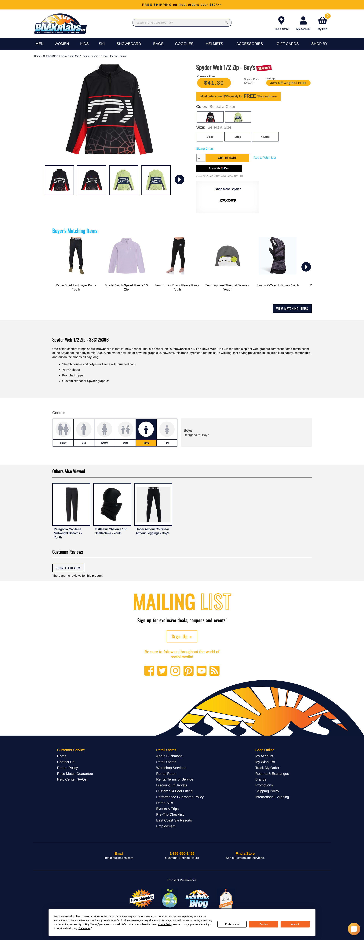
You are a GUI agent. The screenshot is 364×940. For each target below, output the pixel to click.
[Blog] (214, 671)
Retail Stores (166, 762)
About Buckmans (169, 756)
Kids (84, 44)
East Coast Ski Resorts (174, 820)
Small (210, 136)
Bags (158, 44)
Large (238, 136)
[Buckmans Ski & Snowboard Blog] (198, 899)
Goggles (184, 44)
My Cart (323, 23)
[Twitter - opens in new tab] (162, 671)
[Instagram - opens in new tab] (175, 671)
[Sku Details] (241, 176)
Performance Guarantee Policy (180, 797)
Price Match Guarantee (75, 774)
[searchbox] (226, 23)
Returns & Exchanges (272, 774)
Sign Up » (182, 636)
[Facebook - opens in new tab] (149, 671)
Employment (166, 826)
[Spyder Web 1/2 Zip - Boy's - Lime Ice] (124, 180)
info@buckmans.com (118, 857)
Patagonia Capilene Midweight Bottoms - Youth (68, 533)
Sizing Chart (204, 148)
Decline (264, 924)
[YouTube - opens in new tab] (202, 671)
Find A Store (281, 29)
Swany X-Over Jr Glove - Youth (278, 285)
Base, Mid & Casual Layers (83, 56)
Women (62, 44)
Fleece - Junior (118, 56)
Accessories (249, 44)
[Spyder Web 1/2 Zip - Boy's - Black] (59, 180)
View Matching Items (292, 308)
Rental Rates (166, 774)
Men (39, 44)
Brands (260, 779)
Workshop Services (171, 768)
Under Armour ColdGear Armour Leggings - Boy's (152, 531)
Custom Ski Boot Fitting (174, 791)
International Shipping (272, 797)
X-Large (265, 136)
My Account (303, 29)
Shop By (319, 44)
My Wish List (265, 762)
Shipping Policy (267, 791)
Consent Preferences (181, 880)
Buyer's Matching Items (74, 230)
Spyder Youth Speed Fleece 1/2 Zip (126, 287)
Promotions (264, 785)
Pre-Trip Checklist (170, 814)
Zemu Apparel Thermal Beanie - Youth (227, 287)
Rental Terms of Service (174, 779)
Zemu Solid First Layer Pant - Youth (76, 287)
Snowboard (129, 44)
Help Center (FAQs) (72, 779)
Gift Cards (288, 44)
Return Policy (67, 768)
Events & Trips (167, 809)
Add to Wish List (265, 157)
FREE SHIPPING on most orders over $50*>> (182, 4)
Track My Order (267, 768)
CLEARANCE (50, 56)
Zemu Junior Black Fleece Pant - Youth (177, 287)
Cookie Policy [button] (165, 924)
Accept (295, 924)
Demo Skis (164, 803)
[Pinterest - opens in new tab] (189, 671)
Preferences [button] (84, 928)
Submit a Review (68, 568)
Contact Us (65, 762)
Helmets (214, 44)
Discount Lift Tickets (171, 785)
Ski (102, 44)
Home (37, 56)
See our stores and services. (245, 857)
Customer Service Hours (182, 857)
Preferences (232, 924)
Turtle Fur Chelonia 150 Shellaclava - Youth (111, 531)
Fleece (104, 56)
